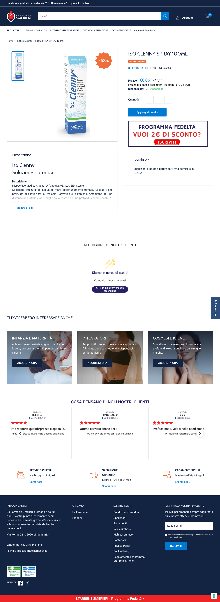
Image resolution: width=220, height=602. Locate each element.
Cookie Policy (121, 551)
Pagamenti (120, 523)
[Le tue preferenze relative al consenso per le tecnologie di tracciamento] (214, 596)
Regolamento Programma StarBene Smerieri (129, 558)
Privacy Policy (121, 545)
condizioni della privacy (184, 535)
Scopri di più (109, 486)
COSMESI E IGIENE (121, 30)
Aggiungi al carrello (147, 112)
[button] (110, 598)
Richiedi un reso (123, 534)
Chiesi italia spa (138, 68)
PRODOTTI (13, 30)
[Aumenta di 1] (168, 99)
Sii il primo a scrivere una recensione (110, 289)
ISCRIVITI (176, 546)
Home (10, 41)
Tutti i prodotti (24, 41)
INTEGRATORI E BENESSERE (64, 30)
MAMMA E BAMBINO (144, 30)
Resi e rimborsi (122, 529)
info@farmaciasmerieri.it (32, 550)
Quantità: (133, 99)
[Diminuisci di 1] (149, 99)
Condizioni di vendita (126, 512)
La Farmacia (80, 512)
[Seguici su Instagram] (26, 584)
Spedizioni (119, 518)
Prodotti (77, 518)
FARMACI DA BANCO (36, 30)
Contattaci (35, 481)
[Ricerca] (165, 16)
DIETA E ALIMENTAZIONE (95, 30)
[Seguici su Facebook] (20, 584)
